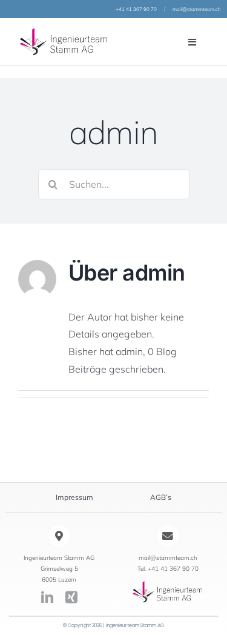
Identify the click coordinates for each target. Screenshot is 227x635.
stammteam (200, 9)
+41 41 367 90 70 (136, 9)
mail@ (180, 9)
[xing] (71, 597)
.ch (217, 9)
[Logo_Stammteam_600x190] (167, 585)
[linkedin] (47, 597)
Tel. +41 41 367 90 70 (168, 569)
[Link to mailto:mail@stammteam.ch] (168, 536)
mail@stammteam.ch (168, 558)
